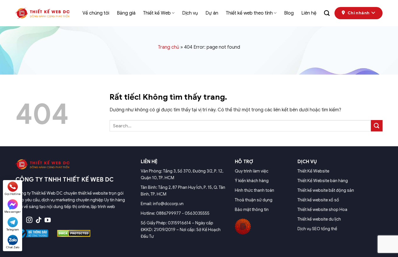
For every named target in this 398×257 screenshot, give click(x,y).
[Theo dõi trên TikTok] (39, 220)
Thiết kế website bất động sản (325, 190)
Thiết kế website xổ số (318, 200)
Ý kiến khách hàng (252, 180)
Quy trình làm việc (251, 171)
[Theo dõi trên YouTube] (48, 220)
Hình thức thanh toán (254, 190)
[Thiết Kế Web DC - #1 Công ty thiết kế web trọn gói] (44, 13)
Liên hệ (308, 13)
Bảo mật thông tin (252, 209)
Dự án (211, 13)
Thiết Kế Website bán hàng (322, 180)
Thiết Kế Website (313, 171)
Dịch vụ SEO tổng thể (317, 228)
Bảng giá (126, 13)
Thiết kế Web (157, 13)
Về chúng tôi (95, 13)
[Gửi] (377, 125)
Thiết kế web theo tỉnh (249, 13)
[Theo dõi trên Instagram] (29, 220)
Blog (289, 13)
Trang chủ (168, 47)
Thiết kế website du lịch (319, 219)
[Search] (327, 13)
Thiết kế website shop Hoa (322, 209)
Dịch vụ (190, 13)
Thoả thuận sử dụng (253, 200)
